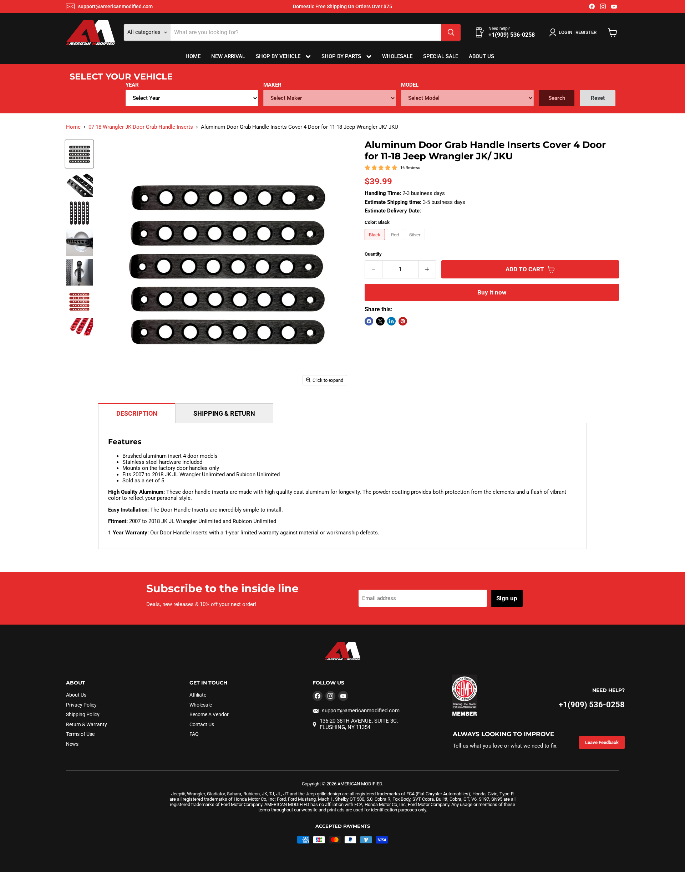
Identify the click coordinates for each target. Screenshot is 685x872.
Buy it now (491, 292)
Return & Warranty (86, 724)
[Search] (451, 32)
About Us (481, 56)
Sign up (506, 598)
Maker (272, 85)
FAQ (194, 734)
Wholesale (397, 56)
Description (136, 413)
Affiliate (197, 695)
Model (409, 85)
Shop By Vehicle (279, 56)
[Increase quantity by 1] (427, 269)
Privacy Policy (81, 705)
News (72, 744)
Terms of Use (80, 734)
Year (132, 85)
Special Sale (440, 56)
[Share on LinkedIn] (391, 321)
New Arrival (228, 56)
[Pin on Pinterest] (403, 321)
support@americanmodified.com (115, 6)
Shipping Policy (83, 714)
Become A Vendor (209, 714)
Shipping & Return (224, 413)
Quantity (373, 254)
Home (193, 56)
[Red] (396, 242)
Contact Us (201, 724)
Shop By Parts (341, 56)
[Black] (376, 242)
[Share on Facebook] (369, 321)
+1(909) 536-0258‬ (592, 704)
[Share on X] (380, 321)
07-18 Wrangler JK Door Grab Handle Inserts (140, 127)
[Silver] (416, 242)
